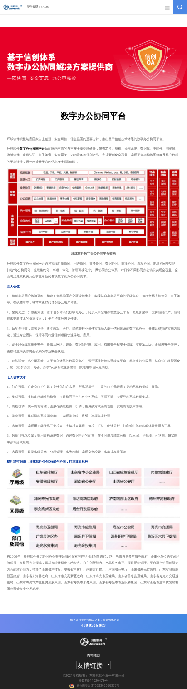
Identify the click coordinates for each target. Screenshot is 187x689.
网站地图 (93, 655)
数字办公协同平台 (32, 149)
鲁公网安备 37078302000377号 (98, 686)
